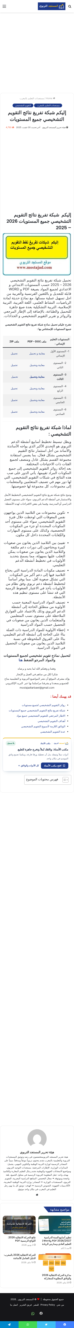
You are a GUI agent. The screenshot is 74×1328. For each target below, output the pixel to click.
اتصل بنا (14, 1304)
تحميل (14, 353)
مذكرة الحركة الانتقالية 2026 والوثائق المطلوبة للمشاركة (56, 1276)
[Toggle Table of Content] (64, 780)
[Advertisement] (37, 53)
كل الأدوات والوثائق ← (28, 765)
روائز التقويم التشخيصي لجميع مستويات (43, 705)
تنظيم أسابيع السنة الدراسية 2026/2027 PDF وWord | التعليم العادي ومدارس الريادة (56, 1241)
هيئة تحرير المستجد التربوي (54, 127)
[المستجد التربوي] (51, 6)
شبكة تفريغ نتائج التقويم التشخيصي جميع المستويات (37, 710)
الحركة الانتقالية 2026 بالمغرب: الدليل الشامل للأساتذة (20, 1256)
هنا (21, 660)
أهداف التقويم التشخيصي (51, 721)
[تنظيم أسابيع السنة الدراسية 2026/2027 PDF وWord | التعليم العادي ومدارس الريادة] (54, 1225)
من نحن (60, 1304)
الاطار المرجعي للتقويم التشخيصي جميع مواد (41, 715)
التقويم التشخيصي (23, 105)
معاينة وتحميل (37, 365)
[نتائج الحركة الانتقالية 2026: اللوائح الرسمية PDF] (19, 1225)
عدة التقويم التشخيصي (52, 731)
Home (49, 98)
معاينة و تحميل (37, 353)
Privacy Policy (47, 1304)
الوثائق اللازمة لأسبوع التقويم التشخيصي (43, 726)
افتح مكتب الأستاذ (52, 765)
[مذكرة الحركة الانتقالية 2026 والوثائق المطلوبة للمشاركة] (54, 1262)
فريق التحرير (26, 1304)
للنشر (36, 1304)
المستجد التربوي (26, 1299)
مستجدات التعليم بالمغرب (31, 98)
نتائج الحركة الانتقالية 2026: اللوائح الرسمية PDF (22, 1239)
